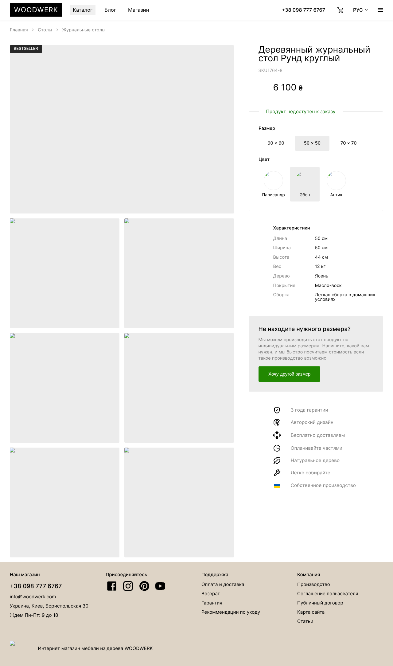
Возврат (210, 593)
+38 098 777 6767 (36, 586)
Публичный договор (320, 603)
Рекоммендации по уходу (230, 612)
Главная (19, 30)
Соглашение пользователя (327, 593)
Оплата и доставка (222, 584)
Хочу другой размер (289, 374)
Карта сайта (311, 612)
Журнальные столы (83, 30)
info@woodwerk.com (33, 597)
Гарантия (211, 603)
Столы (45, 30)
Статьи (305, 621)
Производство (313, 584)
